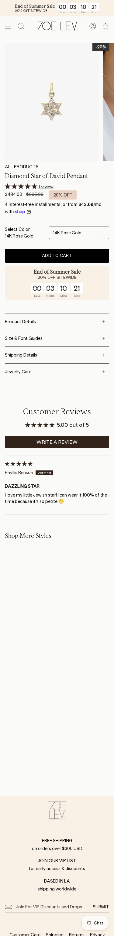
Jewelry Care (18, 371)
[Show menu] (8, 26)
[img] (19, 463)
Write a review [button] (57, 442)
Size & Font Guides (24, 338)
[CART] (105, 26)
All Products (22, 166)
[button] (21, 186)
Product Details (20, 321)
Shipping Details (21, 355)
